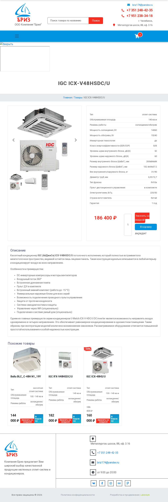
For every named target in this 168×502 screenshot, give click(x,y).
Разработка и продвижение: (130, 494)
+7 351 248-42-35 (140, 10)
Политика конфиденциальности (78, 494)
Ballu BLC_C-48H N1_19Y (25, 376)
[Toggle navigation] (16, 36)
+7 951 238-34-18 (140, 16)
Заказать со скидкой (142, 217)
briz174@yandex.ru (142, 5)
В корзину (146, 226)
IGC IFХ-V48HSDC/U (61, 376)
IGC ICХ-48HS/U (96, 376)
